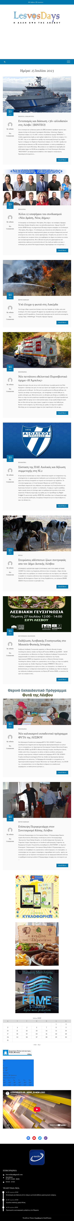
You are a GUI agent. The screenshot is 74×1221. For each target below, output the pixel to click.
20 (37, 1034)
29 (56, 1037)
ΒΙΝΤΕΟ (22, 116)
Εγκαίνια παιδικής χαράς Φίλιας (15, 1202)
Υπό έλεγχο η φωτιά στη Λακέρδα (38, 304)
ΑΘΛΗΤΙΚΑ (23, 462)
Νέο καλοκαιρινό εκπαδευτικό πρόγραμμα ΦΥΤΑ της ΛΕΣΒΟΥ (42, 735)
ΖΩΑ (21, 555)
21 (46, 1034)
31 (7, 1040)
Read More (62, 160)
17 (7, 1034)
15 (56, 1031)
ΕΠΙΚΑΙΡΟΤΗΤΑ (29, 116)
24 (8, 1037)
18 (17, 1034)
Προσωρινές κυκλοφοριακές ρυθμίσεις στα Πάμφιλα (22, 1210)
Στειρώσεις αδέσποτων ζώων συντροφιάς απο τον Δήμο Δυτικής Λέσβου (42, 561)
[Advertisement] (37, 44)
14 (46, 1031)
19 (26, 1034)
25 (17, 1037)
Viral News (38, 1218)
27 (36, 1037)
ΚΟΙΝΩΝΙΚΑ (23, 372)
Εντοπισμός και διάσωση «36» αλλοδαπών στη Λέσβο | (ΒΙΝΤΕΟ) (43, 123)
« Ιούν (35, 1045)
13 (36, 1031)
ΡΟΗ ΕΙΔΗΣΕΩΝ (24, 300)
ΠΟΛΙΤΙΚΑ (23, 209)
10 (8, 1031)
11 (17, 1031)
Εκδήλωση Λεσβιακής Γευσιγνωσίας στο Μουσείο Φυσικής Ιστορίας (42, 642)
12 (26, 1031)
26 (27, 1037)
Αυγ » (39, 1045)
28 (46, 1037)
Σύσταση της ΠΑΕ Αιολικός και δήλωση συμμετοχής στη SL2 (42, 469)
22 (56, 1034)
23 (66, 1034)
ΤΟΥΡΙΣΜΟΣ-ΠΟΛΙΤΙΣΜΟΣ (27, 636)
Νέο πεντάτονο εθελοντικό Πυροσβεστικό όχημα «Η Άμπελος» (42, 378)
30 (66, 1037)
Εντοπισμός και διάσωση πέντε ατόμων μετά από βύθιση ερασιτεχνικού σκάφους (31, 1195)
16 (66, 1031)
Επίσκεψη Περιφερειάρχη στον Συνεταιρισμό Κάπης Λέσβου (36, 828)
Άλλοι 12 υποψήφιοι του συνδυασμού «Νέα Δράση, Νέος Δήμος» (40, 216)
